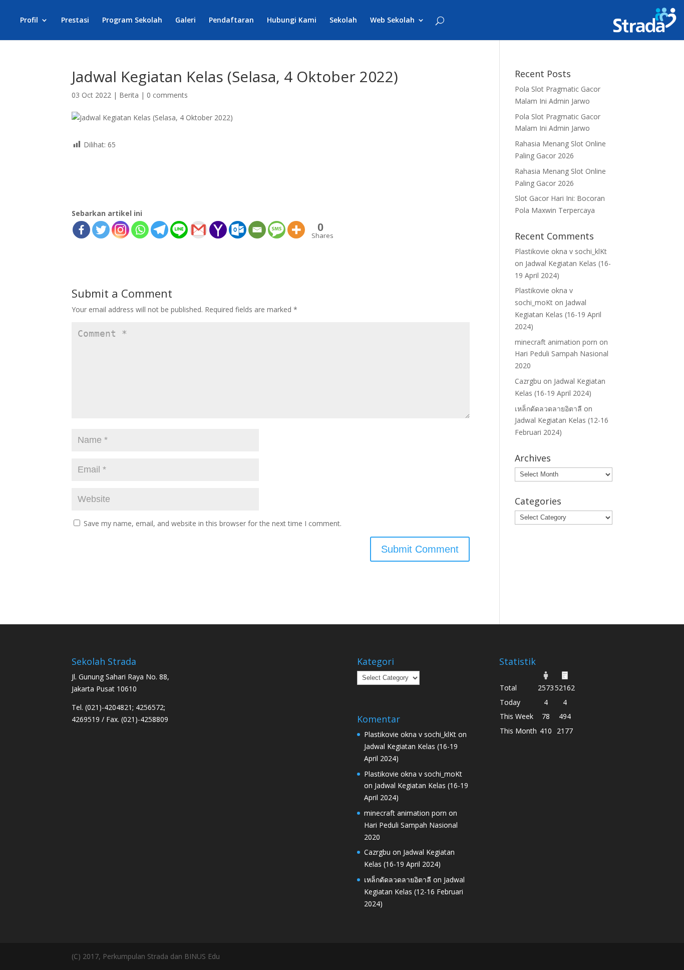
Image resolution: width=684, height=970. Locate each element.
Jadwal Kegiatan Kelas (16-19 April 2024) (558, 314)
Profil (29, 21)
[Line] (179, 229)
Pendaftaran (231, 21)
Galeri (185, 21)
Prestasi (75, 21)
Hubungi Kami (291, 21)
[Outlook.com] (237, 229)
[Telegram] (159, 229)
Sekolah (343, 21)
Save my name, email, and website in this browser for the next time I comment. (212, 523)
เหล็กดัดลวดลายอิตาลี (548, 408)
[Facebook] (81, 229)
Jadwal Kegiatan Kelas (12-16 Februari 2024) (414, 891)
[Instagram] (120, 229)
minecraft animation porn (556, 342)
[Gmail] (198, 229)
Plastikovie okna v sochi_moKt (413, 774)
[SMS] (276, 229)
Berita (129, 95)
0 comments (167, 95)
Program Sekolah (132, 21)
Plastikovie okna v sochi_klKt (561, 251)
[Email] (257, 229)
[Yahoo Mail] (218, 229)
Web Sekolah (392, 21)
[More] (296, 229)
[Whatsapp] (140, 229)
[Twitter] (101, 229)
